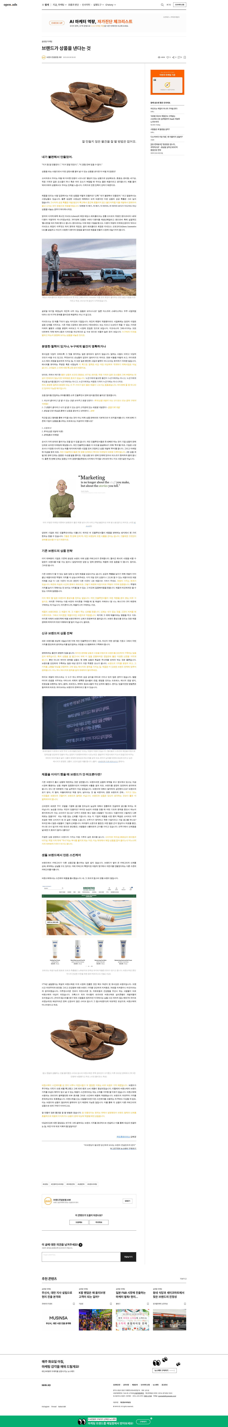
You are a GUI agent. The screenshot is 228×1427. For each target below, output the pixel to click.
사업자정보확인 (139, 1393)
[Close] (151, 1418)
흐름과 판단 (73, 4)
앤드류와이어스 (123, 1137)
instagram (45, 1407)
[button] (183, 1278)
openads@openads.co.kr (167, 1396)
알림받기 (127, 1201)
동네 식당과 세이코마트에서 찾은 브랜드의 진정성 (168, 1295)
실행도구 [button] (97, 4)
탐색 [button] (47, 4)
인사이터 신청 (179, 5)
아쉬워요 (99, 1222)
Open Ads (10, 5)
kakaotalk (62, 1407)
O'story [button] (109, 4)
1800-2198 (148, 1396)
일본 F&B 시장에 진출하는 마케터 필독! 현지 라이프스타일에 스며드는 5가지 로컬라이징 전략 (131, 1295)
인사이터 (86, 4)
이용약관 (115, 1402)
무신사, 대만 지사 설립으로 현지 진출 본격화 (57, 1295)
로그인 (169, 5)
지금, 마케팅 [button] (58, 4)
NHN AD (46, 1385)
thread (53, 1407)
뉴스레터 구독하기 (161, 1370)
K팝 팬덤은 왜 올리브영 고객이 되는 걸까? (92, 1295)
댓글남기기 (128, 1257)
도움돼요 (79, 1222)
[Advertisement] (167, 197)
